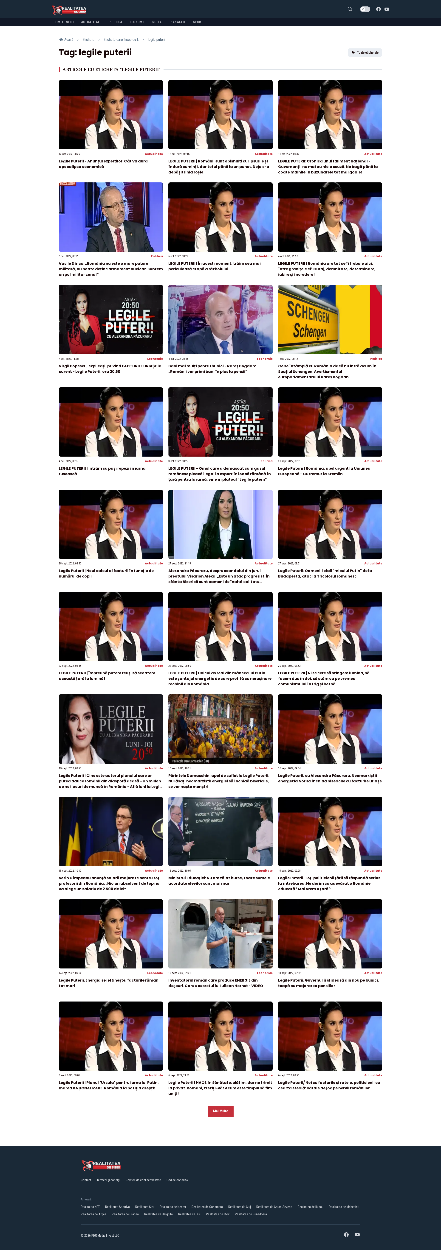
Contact (86, 1180)
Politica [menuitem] (115, 22)
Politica (157, 256)
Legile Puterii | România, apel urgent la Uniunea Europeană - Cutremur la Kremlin (324, 471)
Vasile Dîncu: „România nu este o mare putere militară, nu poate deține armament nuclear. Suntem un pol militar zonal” (111, 269)
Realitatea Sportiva (117, 1207)
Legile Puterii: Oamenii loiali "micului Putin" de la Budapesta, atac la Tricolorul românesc (325, 573)
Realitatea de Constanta (207, 1207)
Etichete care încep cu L (121, 39)
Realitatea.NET (90, 1207)
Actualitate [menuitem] (91, 22)
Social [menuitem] (157, 22)
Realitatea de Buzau (310, 1207)
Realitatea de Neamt (173, 1207)
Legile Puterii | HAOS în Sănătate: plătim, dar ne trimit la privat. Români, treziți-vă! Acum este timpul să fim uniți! (220, 1088)
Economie (155, 359)
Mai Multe (220, 1111)
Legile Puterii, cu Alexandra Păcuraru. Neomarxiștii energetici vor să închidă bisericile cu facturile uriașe (330, 778)
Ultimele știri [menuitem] (62, 22)
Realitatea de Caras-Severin (274, 1207)
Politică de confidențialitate (143, 1180)
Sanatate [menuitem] (178, 22)
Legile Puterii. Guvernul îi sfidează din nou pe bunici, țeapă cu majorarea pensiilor (328, 983)
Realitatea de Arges (93, 1214)
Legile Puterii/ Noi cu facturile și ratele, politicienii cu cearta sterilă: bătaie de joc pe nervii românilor (329, 1085)
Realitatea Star (144, 1207)
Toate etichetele (368, 52)
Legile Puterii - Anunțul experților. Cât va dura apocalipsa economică (103, 164)
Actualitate (154, 154)
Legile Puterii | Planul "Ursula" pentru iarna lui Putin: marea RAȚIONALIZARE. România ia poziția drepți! (108, 1085)
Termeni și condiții (108, 1180)
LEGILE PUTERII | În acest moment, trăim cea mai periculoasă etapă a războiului (214, 266)
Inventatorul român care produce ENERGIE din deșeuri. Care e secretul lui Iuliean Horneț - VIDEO (215, 983)
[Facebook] (378, 9)
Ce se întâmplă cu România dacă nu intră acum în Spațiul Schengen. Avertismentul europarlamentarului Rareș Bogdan (327, 371)
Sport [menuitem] (198, 22)
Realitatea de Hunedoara (251, 1214)
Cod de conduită (177, 1180)
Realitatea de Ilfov (217, 1214)
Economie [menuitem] (137, 22)
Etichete (88, 39)
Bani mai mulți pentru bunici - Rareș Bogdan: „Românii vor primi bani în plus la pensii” (212, 368)
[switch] (365, 9)
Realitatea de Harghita (158, 1214)
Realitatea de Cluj (239, 1207)
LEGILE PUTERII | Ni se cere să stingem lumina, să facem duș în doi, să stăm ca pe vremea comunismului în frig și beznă (324, 678)
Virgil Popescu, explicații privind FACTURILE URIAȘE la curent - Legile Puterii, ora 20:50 (110, 368)
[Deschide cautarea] (350, 9)
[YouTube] (387, 9)
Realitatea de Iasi (189, 1214)
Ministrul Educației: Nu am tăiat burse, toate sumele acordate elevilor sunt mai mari (219, 880)
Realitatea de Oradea (125, 1214)
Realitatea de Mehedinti (344, 1207)
